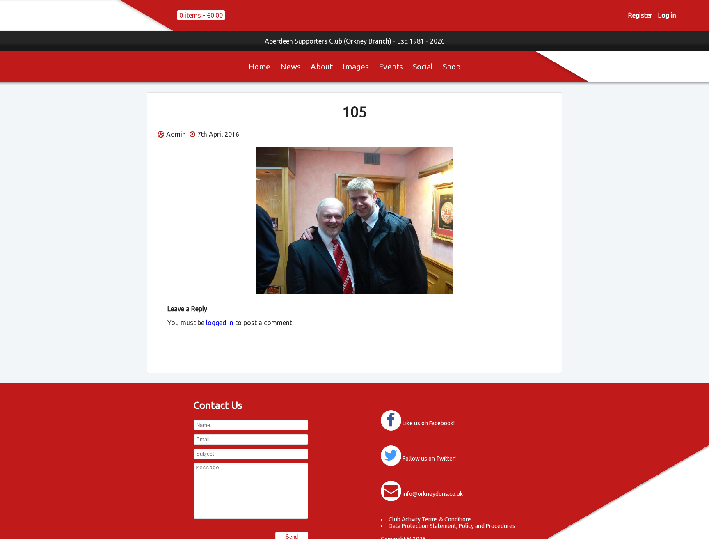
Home (259, 66)
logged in (219, 322)
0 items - (201, 15)
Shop (452, 66)
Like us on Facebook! (429, 423)
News (290, 66)
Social (423, 66)
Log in (667, 15)
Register (640, 15)
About (322, 66)
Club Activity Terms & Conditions (430, 519)
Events (391, 66)
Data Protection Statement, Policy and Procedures (452, 526)
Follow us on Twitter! (429, 458)
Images (356, 66)
